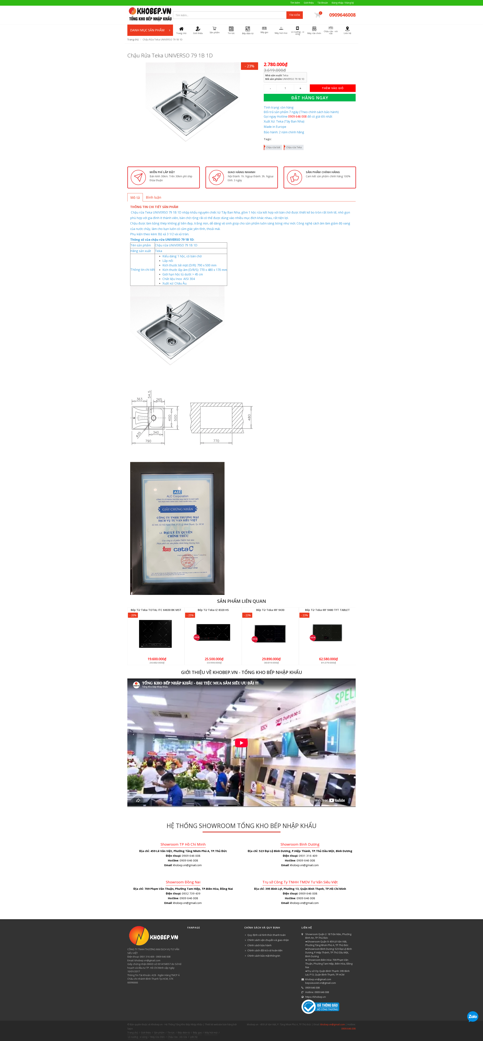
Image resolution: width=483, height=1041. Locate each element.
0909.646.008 (348, 1028)
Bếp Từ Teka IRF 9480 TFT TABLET (327, 610)
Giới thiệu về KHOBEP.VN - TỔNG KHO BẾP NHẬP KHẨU (241, 672)
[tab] (135, 197)
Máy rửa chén (157, 1037)
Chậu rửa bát (273, 147)
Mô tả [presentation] (135, 197)
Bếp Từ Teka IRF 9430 (270, 610)
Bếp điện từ (184, 1032)
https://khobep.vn (315, 997)
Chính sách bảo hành (259, 945)
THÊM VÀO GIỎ (333, 88)
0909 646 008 (312, 987)
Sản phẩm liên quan (241, 601)
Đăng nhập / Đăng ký (343, 2)
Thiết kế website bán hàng (219, 1024)
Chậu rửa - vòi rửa (177, 1037)
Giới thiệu (309, 2)
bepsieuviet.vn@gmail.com (320, 983)
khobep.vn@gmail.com (318, 979)
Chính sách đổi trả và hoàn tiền (264, 950)
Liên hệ (194, 1037)
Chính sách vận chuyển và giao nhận (268, 940)
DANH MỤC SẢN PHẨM (147, 30)
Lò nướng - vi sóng (137, 1037)
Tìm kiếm (295, 2)
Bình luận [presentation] (153, 197)
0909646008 (342, 15)
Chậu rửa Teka (294, 147)
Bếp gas (197, 1032)
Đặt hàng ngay (309, 97)
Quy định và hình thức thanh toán (266, 935)
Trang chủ (133, 39)
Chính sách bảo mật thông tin (263, 955)
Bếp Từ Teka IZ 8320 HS (213, 610)
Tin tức (171, 1032)
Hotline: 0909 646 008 (317, 992)
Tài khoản (323, 2)
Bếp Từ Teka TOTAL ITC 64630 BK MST (156, 610)
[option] (164, 177)
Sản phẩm (159, 1032)
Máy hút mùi (211, 1032)
